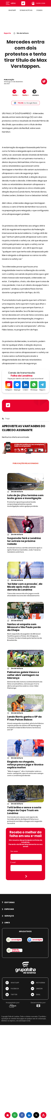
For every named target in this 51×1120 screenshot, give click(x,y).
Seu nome (14, 851)
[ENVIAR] (26, 876)
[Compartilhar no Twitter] (36, 1115)
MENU (13, 3)
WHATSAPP (12, 10)
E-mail (13, 862)
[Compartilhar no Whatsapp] (15, 1115)
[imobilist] (7, 1115)
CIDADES (39, 10)
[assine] (43, 1115)
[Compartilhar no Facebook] (22, 1115)
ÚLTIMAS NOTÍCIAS (26, 10)
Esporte (7, 33)
